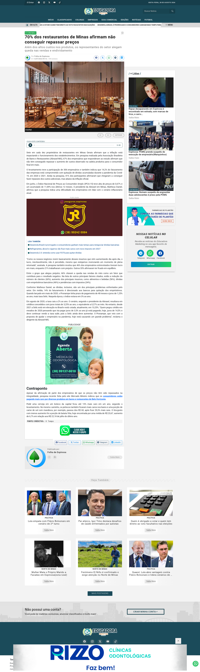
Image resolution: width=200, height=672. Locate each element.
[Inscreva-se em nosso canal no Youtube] (107, 641)
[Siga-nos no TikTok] (115, 641)
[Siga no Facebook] (39, 2)
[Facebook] (55, 457)
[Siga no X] (49, 2)
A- (100, 135)
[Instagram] (49, 457)
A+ (108, 135)
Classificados (65, 20)
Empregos (94, 20)
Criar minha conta (144, 612)
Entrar (31, 2)
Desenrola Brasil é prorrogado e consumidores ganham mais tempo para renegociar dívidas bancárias (133, 25)
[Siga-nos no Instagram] (92, 641)
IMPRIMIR (118, 135)
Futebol (149, 20)
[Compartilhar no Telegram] (115, 57)
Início (52, 20)
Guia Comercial (110, 20)
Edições (125, 20)
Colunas (80, 20)
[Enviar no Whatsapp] (109, 57)
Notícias (137, 20)
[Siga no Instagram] (44, 2)
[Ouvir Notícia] (30, 145)
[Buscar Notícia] (172, 11)
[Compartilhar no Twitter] (102, 57)
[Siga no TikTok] (60, 2)
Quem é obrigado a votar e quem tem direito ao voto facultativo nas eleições (52, 25)
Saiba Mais (114, 457)
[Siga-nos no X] (100, 641)
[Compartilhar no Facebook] (96, 57)
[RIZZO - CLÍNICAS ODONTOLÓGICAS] (100, 657)
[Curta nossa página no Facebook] (84, 641)
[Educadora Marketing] (100, 11)
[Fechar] (178, 641)
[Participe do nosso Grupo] (74, 431)
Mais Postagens (100, 593)
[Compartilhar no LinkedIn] (121, 57)
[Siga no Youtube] (54, 2)
